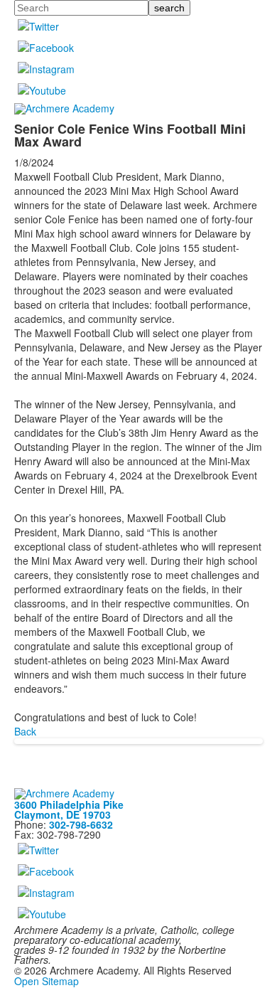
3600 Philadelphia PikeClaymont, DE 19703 (69, 809)
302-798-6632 (81, 824)
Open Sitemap (46, 981)
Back (25, 731)
